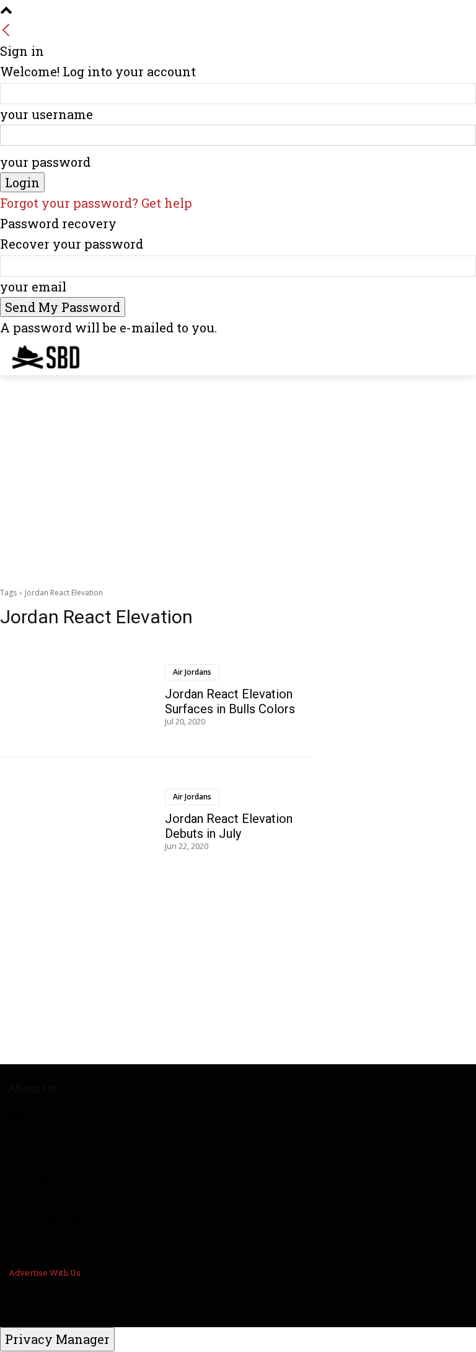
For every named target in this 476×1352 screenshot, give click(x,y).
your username (46, 114)
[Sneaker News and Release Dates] (37, 357)
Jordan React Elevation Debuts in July (229, 826)
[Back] (6, 30)
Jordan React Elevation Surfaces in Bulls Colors (230, 701)
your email (33, 286)
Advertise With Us (45, 1272)
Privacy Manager (57, 1339)
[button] (461, 354)
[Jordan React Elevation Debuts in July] (78, 819)
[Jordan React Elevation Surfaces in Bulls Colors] (78, 695)
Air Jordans (192, 672)
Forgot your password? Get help (96, 203)
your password (45, 162)
